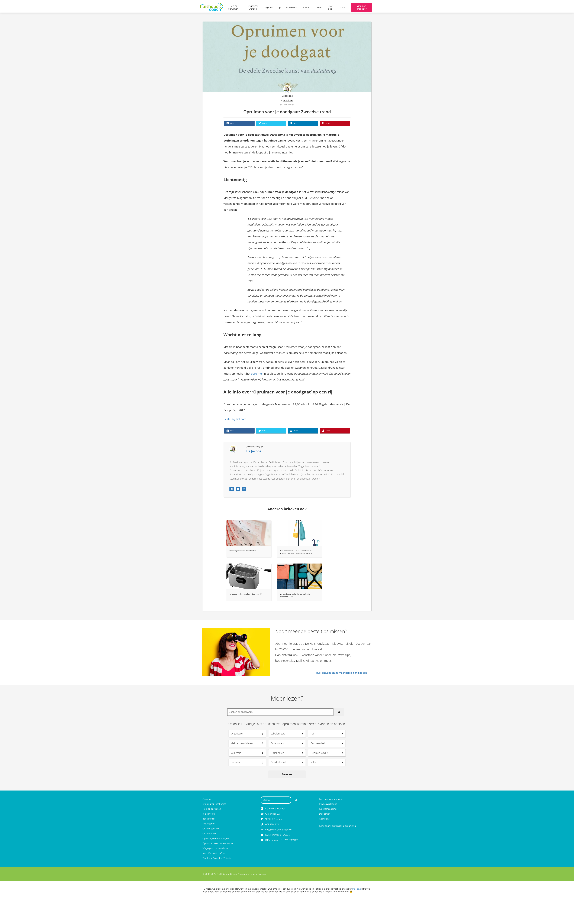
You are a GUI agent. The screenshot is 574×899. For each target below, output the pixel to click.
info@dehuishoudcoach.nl (278, 829)
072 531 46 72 (272, 824)
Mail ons (356, 888)
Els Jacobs (287, 95)
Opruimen (288, 100)
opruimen (257, 373)
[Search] (338, 712)
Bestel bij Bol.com (234, 419)
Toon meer (287, 774)
